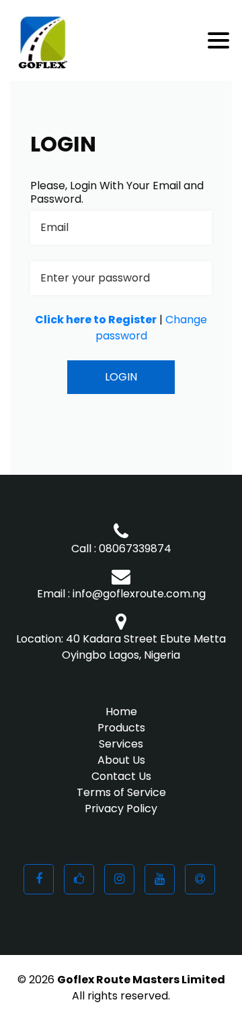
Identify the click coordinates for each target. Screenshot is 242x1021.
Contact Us (121, 776)
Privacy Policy (121, 808)
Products (121, 727)
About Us (121, 760)
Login (121, 377)
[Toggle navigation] (219, 40)
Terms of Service (121, 792)
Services (121, 744)
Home (121, 711)
